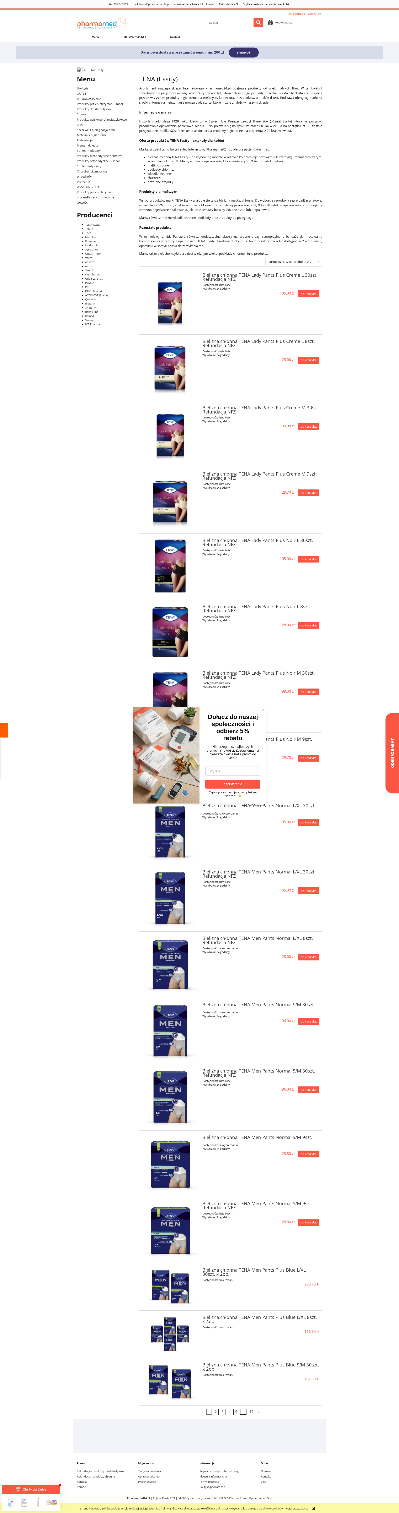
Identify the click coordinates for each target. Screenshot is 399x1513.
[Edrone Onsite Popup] (199, 756)
